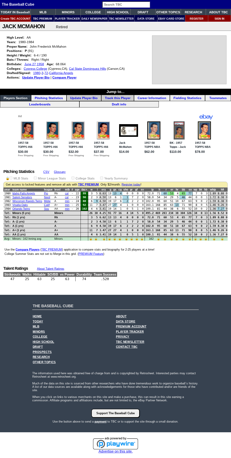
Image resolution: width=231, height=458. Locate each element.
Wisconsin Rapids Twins (27, 201)
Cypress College (35, 68)
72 (46, 73)
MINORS (68, 12)
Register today (131, 184)
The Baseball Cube (18, 4)
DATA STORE (146, 18)
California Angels (61, 73)
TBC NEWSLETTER (121, 18)
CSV (46, 172)
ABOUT (121, 316)
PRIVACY (122, 336)
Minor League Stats (52, 178)
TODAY (38, 321)
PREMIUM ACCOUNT (131, 326)
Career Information (152, 98)
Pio (46, 193)
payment (100, 421)
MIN (67, 201)
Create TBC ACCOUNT (15, 18)
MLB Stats (21, 178)
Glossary (60, 172)
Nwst (47, 197)
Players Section (16, 98)
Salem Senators (22, 197)
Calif (47, 205)
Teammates (218, 98)
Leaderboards (40, 104)
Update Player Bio (36, 77)
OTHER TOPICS (168, 12)
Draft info (119, 104)
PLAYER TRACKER (67, 18)
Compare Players (27, 249)
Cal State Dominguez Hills (87, 68)
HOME (37, 316)
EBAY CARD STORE (171, 18)
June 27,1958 (34, 64)
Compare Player (64, 77)
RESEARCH (193, 12)
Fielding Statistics (187, 98)
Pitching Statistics (49, 98)
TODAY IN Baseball (15, 12)
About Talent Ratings (50, 268)
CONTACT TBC (126, 347)
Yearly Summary (116, 178)
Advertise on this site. (116, 451)
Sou (46, 208)
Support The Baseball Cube (115, 413)
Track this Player (117, 98)
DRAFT (143, 12)
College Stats (85, 178)
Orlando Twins (21, 208)
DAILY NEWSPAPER (94, 18)
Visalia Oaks (20, 205)
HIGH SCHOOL (118, 12)
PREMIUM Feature (91, 254)
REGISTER (196, 18)
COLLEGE (93, 12)
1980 (36, 73)
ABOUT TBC (218, 12)
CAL (67, 193)
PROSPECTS (42, 352)
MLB (42, 12)
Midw (47, 201)
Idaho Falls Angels (23, 193)
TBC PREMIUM (42, 18)
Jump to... (115, 92)
